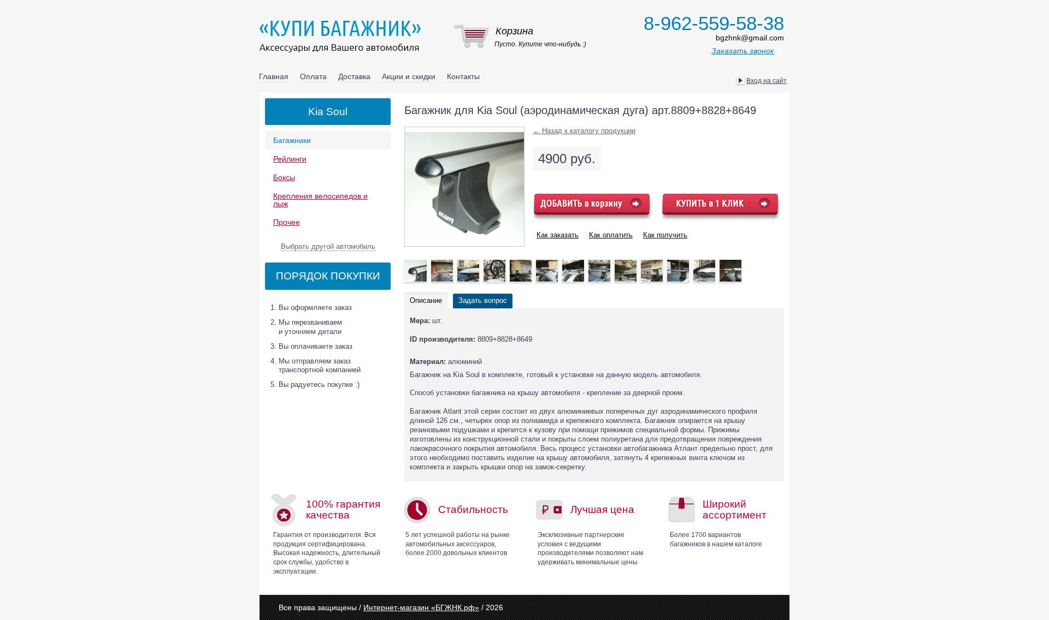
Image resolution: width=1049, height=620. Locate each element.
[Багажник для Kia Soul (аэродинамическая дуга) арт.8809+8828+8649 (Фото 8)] (625, 270)
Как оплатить (611, 235)
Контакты (463, 76)
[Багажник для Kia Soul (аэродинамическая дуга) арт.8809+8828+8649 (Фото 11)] (704, 270)
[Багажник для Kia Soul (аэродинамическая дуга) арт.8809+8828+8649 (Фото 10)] (678, 270)
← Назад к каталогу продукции (584, 131)
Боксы (284, 177)
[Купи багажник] (343, 36)
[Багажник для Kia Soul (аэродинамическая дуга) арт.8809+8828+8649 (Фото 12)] (730, 270)
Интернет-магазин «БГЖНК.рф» (421, 607)
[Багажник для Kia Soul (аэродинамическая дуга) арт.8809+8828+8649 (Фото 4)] (520, 270)
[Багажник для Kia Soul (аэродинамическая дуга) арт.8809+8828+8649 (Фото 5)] (546, 270)
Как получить (665, 235)
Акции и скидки (408, 76)
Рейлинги (290, 158)
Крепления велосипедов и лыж (320, 200)
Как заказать (558, 235)
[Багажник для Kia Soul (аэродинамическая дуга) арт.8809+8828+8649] (415, 270)
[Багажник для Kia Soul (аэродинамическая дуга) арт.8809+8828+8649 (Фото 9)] (651, 270)
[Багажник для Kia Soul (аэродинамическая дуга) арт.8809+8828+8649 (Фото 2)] (468, 270)
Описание (426, 300)
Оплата (313, 76)
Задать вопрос (482, 300)
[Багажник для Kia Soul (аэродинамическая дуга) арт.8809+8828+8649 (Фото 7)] (599, 270)
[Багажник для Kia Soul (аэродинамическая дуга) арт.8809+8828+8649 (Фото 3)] (494, 270)
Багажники (292, 140)
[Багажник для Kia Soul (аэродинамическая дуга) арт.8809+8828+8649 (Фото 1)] (442, 270)
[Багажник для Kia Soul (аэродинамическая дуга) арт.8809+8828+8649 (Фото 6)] (573, 270)
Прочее (286, 222)
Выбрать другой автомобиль (328, 246)
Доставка (354, 76)
